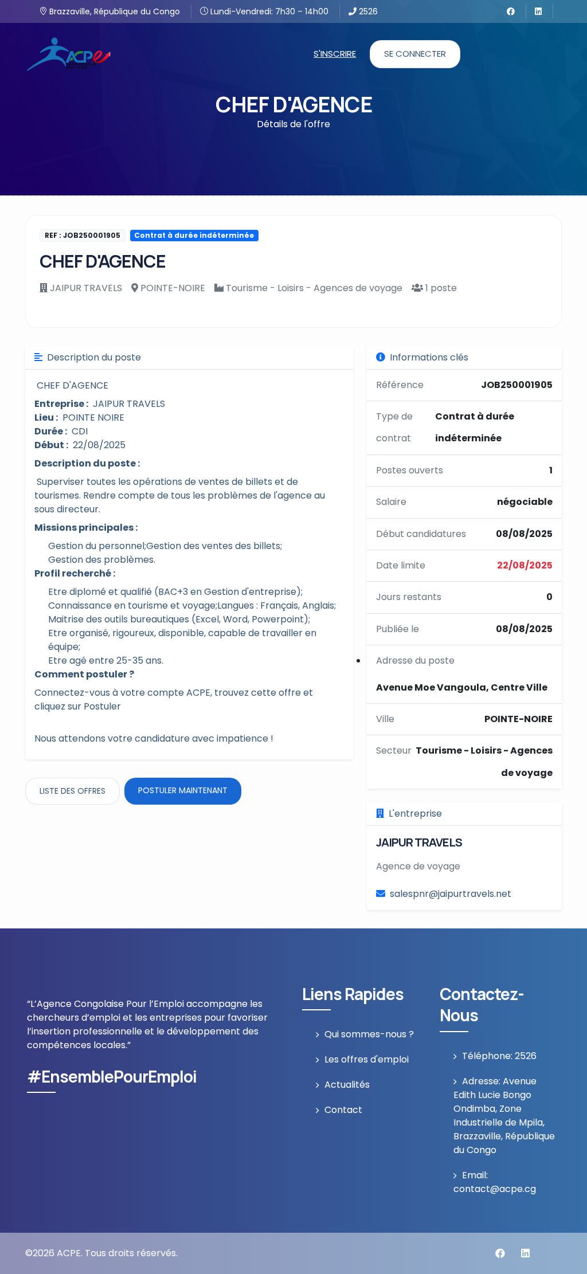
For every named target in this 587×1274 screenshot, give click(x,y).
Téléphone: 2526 (499, 1056)
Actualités (347, 1084)
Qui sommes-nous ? (369, 1034)
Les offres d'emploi (366, 1059)
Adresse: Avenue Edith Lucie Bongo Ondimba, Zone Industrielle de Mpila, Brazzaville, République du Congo (504, 1116)
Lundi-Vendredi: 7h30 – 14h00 (268, 11)
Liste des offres (72, 791)
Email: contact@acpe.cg (494, 1182)
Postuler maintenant (183, 790)
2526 (367, 11)
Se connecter (415, 54)
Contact (343, 1109)
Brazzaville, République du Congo (113, 11)
